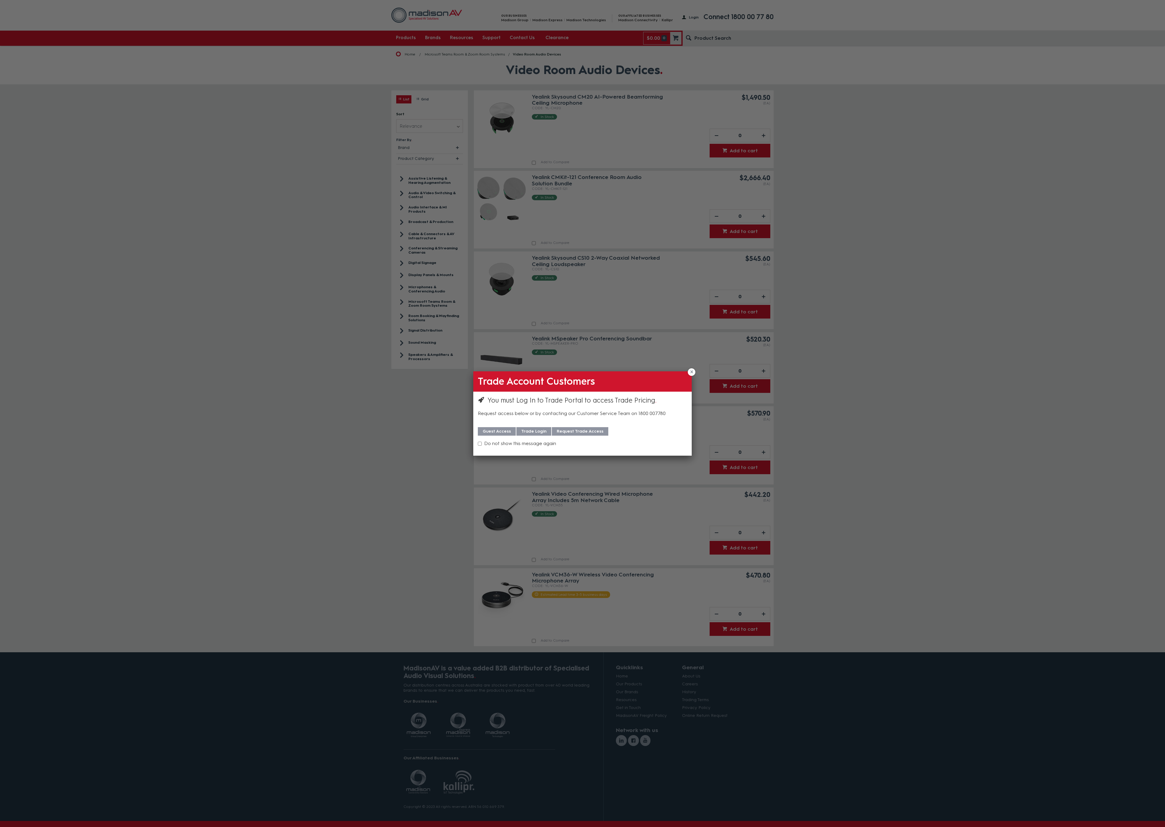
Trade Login (533, 431)
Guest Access (497, 431)
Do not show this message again (520, 443)
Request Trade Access (580, 431)
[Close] (691, 372)
